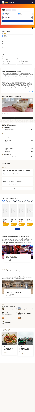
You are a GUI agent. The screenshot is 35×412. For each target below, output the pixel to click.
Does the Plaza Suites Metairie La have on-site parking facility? (14, 184)
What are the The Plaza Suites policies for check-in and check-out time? (16, 170)
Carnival (15, 201)
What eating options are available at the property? (12, 181)
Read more (31, 91)
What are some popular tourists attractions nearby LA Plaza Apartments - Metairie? (16, 174)
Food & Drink (9, 201)
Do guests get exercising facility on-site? (10, 188)
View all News (29, 359)
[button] (32, 246)
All (3, 201)
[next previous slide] (3, 103)
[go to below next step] (33, 28)
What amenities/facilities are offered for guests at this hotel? (14, 178)
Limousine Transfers (22, 201)
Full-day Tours (30, 201)
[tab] (17, 170)
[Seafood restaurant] (17, 251)
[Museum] (17, 286)
